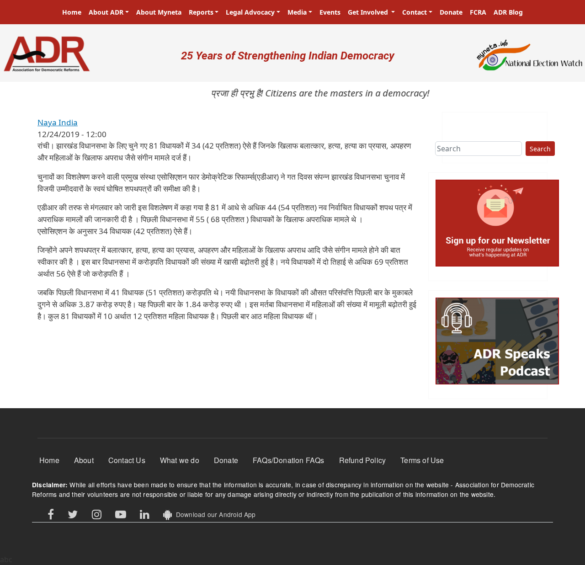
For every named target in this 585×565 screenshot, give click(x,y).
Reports (201, 12)
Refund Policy (362, 460)
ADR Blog (508, 12)
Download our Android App (213, 514)
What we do (179, 460)
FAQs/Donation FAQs (288, 460)
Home (71, 12)
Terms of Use (422, 460)
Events (329, 12)
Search (540, 148)
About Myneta (158, 12)
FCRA (478, 12)
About (84, 460)
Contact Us (126, 460)
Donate (451, 12)
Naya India (57, 122)
